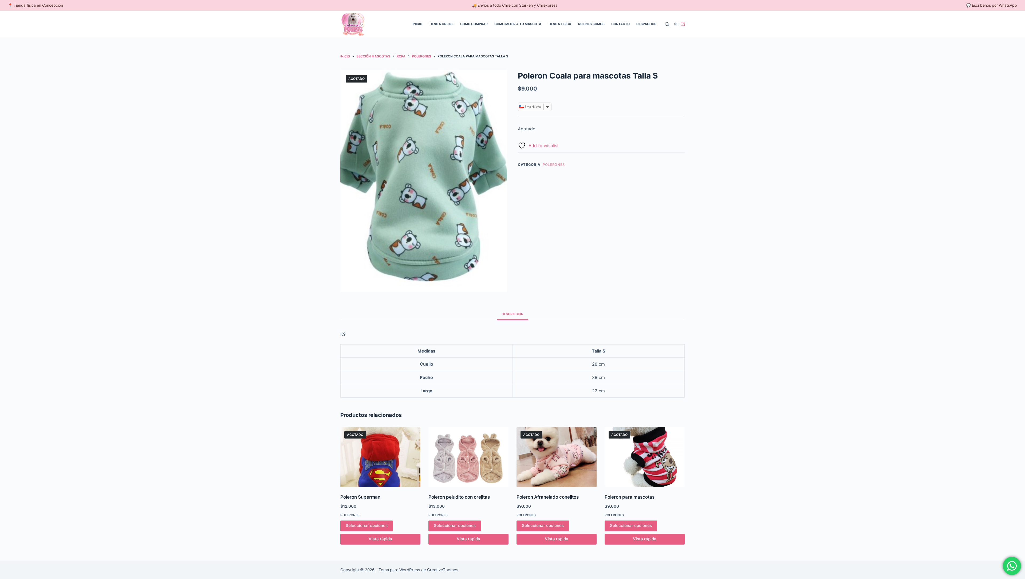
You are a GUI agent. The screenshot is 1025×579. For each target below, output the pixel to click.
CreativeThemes (442, 569)
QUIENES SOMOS (591, 24)
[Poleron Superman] (380, 457)
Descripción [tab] (512, 314)
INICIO (417, 24)
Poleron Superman (360, 497)
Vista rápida (380, 538)
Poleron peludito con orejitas (459, 497)
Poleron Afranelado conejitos (548, 497)
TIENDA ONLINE (441, 24)
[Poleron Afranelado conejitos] (557, 457)
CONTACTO (620, 24)
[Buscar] (667, 24)
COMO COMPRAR (474, 24)
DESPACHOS (646, 24)
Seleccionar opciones (367, 525)
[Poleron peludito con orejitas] (468, 457)
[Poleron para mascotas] (645, 457)
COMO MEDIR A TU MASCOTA (517, 24)
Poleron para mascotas (630, 497)
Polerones (554, 164)
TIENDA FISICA (559, 24)
